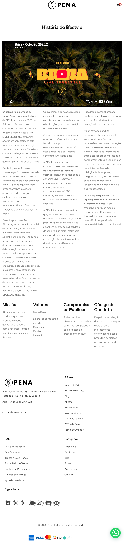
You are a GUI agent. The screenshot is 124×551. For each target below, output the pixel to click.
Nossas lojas (71, 407)
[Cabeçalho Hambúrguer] (5, 5)
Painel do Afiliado (74, 429)
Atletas (68, 401)
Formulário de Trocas (16, 463)
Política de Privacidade (17, 469)
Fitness (68, 463)
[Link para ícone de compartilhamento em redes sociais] (8, 503)
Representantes (73, 413)
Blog (67, 396)
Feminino (69, 452)
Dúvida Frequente (15, 446)
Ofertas (68, 474)
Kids (66, 457)
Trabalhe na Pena (73, 418)
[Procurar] (111, 5)
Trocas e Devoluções (16, 457)
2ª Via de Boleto (73, 424)
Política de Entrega (15, 474)
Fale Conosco (12, 452)
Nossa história (72, 385)
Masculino (70, 446)
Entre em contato (74, 390)
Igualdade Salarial (15, 480)
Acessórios (70, 469)
